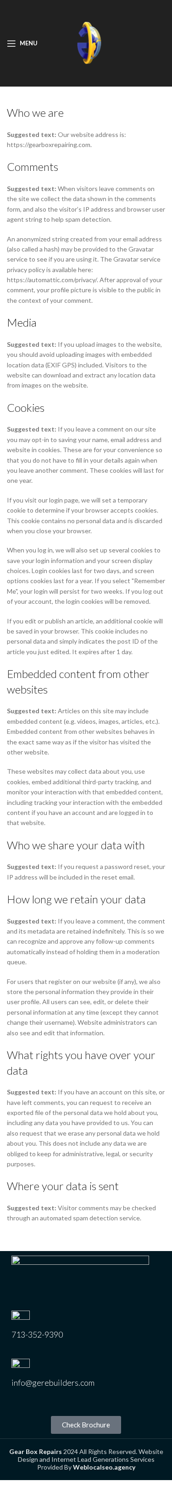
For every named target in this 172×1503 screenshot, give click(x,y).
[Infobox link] (86, 1330)
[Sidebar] (11, 1491)
